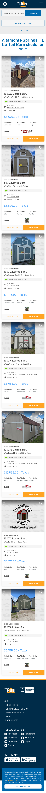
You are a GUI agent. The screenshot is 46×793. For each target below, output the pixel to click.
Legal (7, 716)
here (24, 782)
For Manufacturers (16, 708)
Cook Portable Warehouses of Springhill (22, 374)
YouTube (12, 741)
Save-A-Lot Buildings (15, 107)
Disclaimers (11, 720)
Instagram (30, 733)
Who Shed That (13, 196)
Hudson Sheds (12, 552)
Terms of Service (14, 712)
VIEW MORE (33, 139)
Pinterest (29, 737)
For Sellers (11, 704)
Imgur (28, 741)
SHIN (6, 701)
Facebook (12, 733)
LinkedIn (12, 737)
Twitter (11, 745)
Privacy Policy (13, 780)
